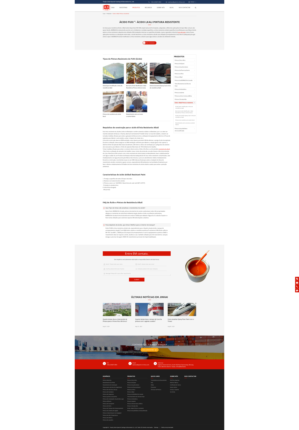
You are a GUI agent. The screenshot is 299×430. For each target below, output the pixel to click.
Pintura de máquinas (108, 394)
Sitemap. (156, 427)
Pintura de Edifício (107, 417)
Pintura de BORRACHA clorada (183, 80)
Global (192, 2)
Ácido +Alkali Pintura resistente (121, 13)
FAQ (152, 382)
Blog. (172, 7)
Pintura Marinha (107, 380)
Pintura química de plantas (110, 396)
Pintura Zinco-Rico (180, 60)
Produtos (136, 7)
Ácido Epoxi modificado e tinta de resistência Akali (112, 87)
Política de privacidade (167, 427)
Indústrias (123, 7)
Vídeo (152, 385)
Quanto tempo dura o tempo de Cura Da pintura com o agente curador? (148, 320)
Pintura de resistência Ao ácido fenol (112, 115)
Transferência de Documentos (159, 380)
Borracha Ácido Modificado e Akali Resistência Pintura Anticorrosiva (136, 87)
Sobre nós (161, 7)
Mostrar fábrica (174, 382)
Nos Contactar (184, 7)
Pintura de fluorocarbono (182, 70)
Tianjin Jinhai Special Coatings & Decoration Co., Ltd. (123, 427)
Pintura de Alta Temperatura (110, 415)
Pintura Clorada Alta (180, 99)
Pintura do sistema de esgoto (110, 410)
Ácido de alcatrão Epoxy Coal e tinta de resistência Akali (160, 87)
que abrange (182, 32)
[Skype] (297, 279)
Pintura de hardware (108, 392)
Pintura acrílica (179, 74)
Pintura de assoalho (108, 420)
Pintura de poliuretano (181, 67)
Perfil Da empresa (174, 380)
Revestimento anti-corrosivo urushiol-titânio (134, 115)
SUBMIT (136, 279)
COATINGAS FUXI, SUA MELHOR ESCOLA (149, 344)
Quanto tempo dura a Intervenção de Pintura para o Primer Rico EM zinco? (115, 320)
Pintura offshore (107, 401)
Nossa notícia (173, 387)
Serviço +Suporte (174, 389)
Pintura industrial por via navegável (112, 413)
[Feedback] (297, 290)
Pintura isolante (179, 92)
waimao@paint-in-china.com (176, 2)
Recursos (148, 7)
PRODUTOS (131, 376)
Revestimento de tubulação (110, 385)
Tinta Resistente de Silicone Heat (183, 85)
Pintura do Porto (107, 406)
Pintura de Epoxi (179, 63)
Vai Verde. (172, 392)
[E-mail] (297, 283)
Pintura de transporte (108, 403)
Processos (153, 387)
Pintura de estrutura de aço (110, 389)
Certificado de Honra (175, 385)
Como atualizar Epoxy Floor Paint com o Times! (181, 320)
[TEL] (297, 286)
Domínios (106, 376)
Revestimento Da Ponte (109, 382)
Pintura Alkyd (178, 77)
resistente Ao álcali (164, 149)
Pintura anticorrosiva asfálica (183, 96)
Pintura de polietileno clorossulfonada (181, 130)
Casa (112, 7)
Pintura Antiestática (180, 89)
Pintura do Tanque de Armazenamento (113, 408)
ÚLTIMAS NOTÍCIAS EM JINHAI (149, 297)
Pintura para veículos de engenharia (112, 387)
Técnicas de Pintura (156, 389)
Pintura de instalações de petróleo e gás (113, 399)
